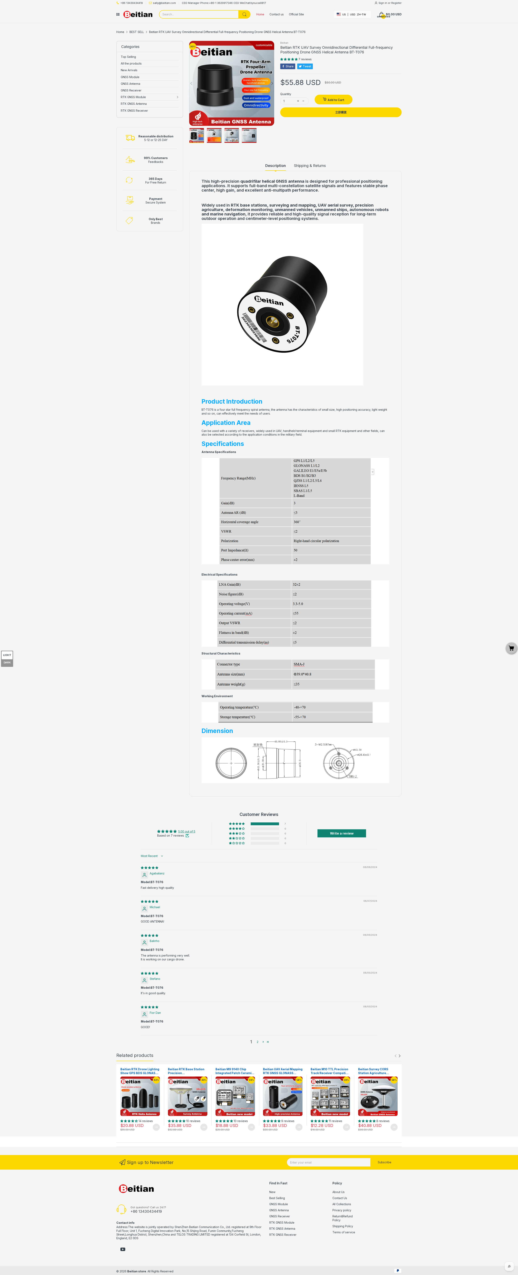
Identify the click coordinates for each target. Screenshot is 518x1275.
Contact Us (339, 1198)
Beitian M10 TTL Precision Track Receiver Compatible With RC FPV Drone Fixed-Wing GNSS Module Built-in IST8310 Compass (330, 1071)
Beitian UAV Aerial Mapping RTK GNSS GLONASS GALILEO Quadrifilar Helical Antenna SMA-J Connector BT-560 (283, 1071)
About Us (338, 1192)
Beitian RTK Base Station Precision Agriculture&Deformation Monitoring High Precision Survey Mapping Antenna (187, 1071)
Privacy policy (341, 1210)
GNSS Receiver (279, 1216)
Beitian (284, 42)
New (272, 1192)
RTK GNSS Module (281, 1222)
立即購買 (341, 112)
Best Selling (277, 1198)
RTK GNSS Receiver (282, 1234)
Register (396, 2)
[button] (289, 59)
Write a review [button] (342, 833)
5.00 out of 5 (186, 831)
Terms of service (343, 1232)
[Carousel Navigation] (398, 1056)
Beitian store (136, 1271)
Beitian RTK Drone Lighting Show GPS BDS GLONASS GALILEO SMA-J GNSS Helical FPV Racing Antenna (139, 1071)
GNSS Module (278, 1204)
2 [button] (257, 1042)
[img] (149, 867)
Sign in (383, 2)
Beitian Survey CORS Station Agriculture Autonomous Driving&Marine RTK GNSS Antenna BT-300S (377, 1071)
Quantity (285, 94)
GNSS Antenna (279, 1210)
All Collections (341, 1204)
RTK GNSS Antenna (282, 1228)
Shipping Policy (342, 1226)
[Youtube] (122, 1250)
